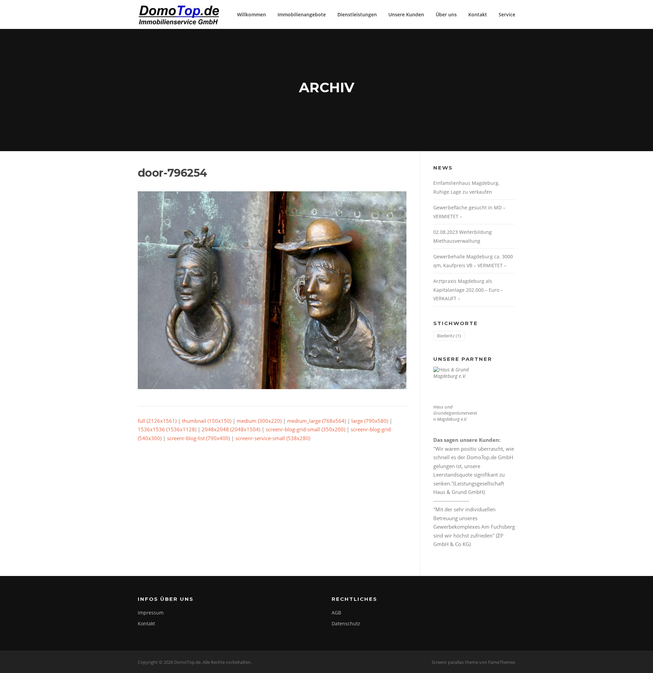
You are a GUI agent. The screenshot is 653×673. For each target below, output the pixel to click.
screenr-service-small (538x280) (272, 438)
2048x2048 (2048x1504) (231, 429)
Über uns (446, 14)
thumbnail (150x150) (206, 420)
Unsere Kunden (406, 14)
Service (507, 14)
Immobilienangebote (302, 14)
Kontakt (477, 14)
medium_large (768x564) (316, 420)
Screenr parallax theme (455, 662)
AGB (336, 612)
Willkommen (251, 14)
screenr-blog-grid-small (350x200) (305, 429)
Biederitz (449, 336)
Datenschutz (346, 623)
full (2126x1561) (157, 420)
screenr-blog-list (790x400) (198, 438)
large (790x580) (369, 420)
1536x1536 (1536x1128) (167, 429)
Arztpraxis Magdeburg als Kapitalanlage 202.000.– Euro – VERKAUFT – (468, 290)
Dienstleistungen (357, 14)
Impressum (151, 612)
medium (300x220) (259, 420)
